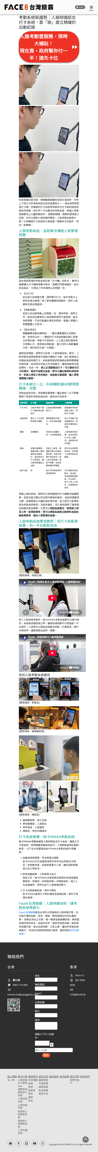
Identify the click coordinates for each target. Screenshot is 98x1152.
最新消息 (43, 1076)
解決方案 (22, 1076)
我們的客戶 (74, 1081)
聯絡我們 (85, 1076)
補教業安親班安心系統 (22, 1092)
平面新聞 (43, 1083)
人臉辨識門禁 (22, 1106)
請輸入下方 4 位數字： (44, 1035)
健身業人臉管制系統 (22, 1123)
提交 (46, 1055)
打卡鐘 (56, 280)
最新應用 (43, 1080)
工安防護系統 (22, 1132)
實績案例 (33, 1076)
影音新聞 (43, 1090)
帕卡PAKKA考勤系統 (30, 841)
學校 (30, 1093)
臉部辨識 (50, 199)
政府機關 (33, 1080)
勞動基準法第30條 (32, 333)
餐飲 (30, 1097)
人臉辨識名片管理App (22, 1083)
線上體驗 (12, 1076)
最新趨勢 (54, 1076)
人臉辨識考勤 (22, 1100)
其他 (30, 1100)
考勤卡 (41, 284)
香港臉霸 (64, 1076)
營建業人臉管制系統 (22, 1114)
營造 (30, 1086)
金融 (30, 1083)
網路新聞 (43, 1086)
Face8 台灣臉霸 (27, 912)
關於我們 (74, 1076)
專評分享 (43, 1093)
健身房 (31, 1090)
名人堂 (11, 1080)
